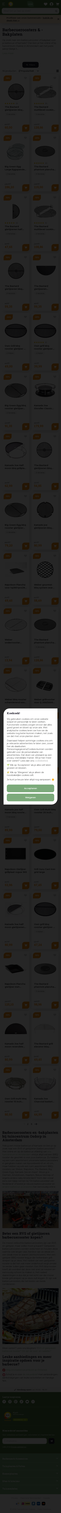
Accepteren (30, 788)
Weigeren (30, 797)
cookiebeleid (41, 760)
